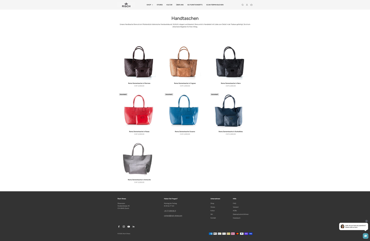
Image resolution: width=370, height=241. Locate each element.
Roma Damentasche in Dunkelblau (231, 131)
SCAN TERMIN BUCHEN (214, 5)
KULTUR (169, 5)
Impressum (236, 218)
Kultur (213, 211)
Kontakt (213, 218)
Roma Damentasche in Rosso (139, 131)
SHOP (149, 5)
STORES (160, 5)
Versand (235, 207)
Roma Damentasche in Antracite (139, 180)
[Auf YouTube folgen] (128, 226)
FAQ (234, 203)
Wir (212, 214)
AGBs (235, 211)
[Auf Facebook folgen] (119, 226)
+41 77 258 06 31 (170, 211)
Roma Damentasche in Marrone (139, 83)
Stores (213, 207)
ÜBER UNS (180, 5)
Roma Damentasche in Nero (231, 83)
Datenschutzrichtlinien (241, 214)
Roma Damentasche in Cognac (185, 83)
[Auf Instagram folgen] (123, 226)
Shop (212, 203)
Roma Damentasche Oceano (185, 131)
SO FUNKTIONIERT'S (194, 5)
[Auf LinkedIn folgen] (133, 226)
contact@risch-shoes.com (173, 216)
